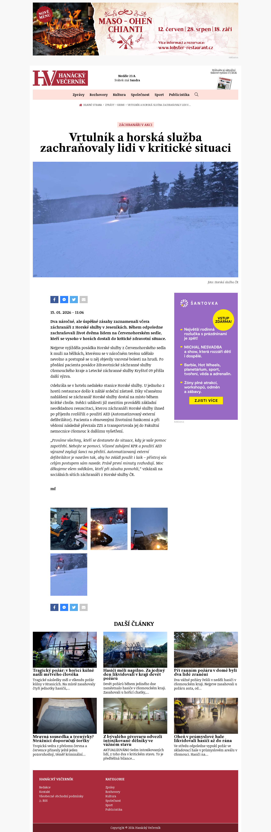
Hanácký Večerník (60, 78)
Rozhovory (99, 94)
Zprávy (78, 94)
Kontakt (44, 792)
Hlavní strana (93, 104)
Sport (159, 94)
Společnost (140, 94)
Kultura (119, 94)
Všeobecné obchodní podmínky (61, 796)
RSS (45, 801)
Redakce (45, 787)
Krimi (121, 104)
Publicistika (179, 94)
